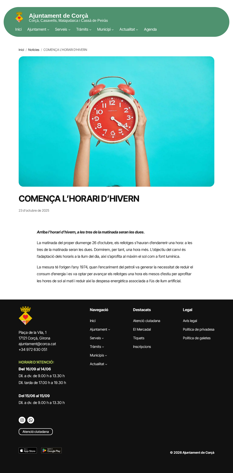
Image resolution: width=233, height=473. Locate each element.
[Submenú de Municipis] (106, 355)
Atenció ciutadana (36, 431)
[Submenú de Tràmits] (90, 29)
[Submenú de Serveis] (69, 29)
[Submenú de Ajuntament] (48, 29)
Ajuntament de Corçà (58, 15)
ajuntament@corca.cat (37, 344)
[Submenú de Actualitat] (137, 29)
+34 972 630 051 (33, 349)
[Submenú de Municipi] (112, 29)
